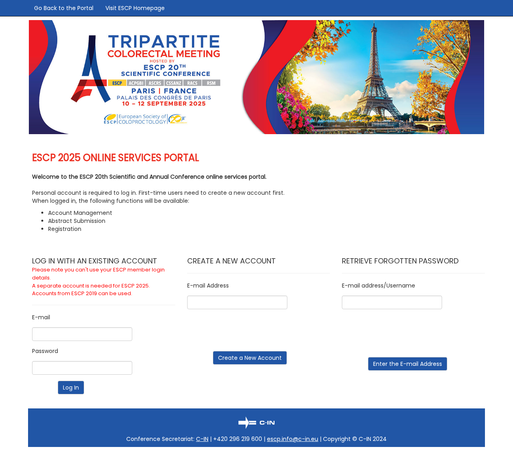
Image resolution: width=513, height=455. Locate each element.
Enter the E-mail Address (407, 364)
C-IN (202, 439)
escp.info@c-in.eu (292, 439)
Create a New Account (250, 358)
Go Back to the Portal (63, 8)
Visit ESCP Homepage (135, 8)
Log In (71, 388)
